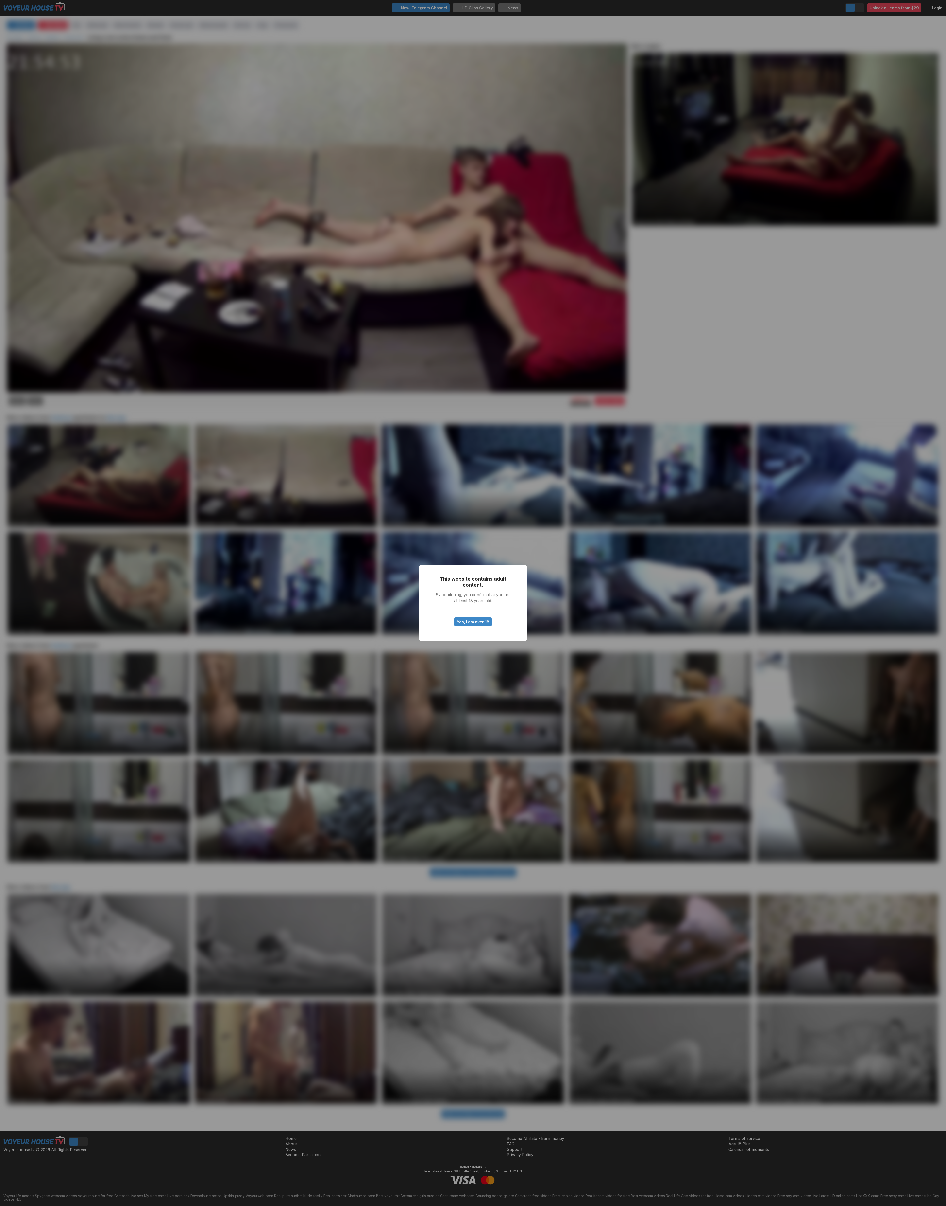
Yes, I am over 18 (473, 621)
